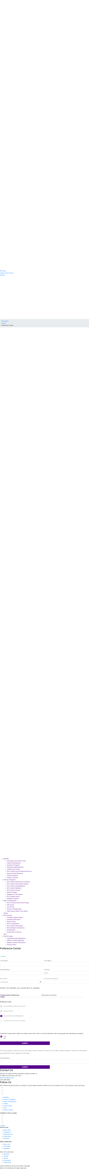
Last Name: (47, 960)
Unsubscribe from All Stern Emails (14, 1020)
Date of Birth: (4, 978)
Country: (47, 969)
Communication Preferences (9, 995)
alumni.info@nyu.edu (7, 1078)
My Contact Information (49, 995)
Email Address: (5, 969)
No (5, 1038)
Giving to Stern (8, 1011)
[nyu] (30, 5)
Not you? (3, 956)
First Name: (4, 960)
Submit (25, 1043)
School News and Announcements (14, 1006)
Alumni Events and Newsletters (13, 1016)
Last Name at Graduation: (51, 978)
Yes (5, 1036)
